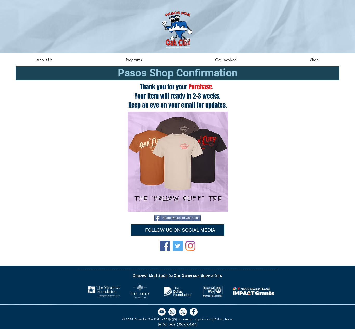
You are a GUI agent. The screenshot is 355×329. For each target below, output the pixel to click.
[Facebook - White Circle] (194, 312)
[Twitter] (178, 246)
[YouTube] (162, 312)
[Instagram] (190, 246)
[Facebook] (165, 246)
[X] (183, 312)
